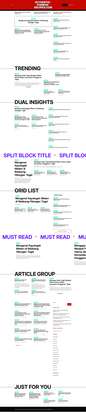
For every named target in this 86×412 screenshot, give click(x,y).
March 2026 (55, 347)
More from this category (62, 230)
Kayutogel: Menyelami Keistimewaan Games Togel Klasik (41, 331)
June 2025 (55, 367)
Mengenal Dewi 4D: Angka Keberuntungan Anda (41, 339)
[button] (15, 13)
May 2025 (55, 369)
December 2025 (56, 354)
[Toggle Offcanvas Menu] (12, 5)
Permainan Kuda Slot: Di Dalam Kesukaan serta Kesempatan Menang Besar (62, 44)
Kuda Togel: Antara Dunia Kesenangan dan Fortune (61, 59)
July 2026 (55, 339)
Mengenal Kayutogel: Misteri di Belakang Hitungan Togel (22, 13)
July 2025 (55, 365)
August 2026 (55, 336)
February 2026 (55, 350)
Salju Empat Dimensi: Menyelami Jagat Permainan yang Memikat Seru (60, 52)
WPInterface (49, 409)
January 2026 (55, 352)
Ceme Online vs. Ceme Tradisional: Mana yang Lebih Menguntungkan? (62, 13)
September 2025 (56, 361)
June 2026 (55, 341)
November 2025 (56, 356)
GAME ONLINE (33, 18)
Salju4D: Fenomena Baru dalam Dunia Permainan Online (23, 330)
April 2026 (55, 345)
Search (54, 302)
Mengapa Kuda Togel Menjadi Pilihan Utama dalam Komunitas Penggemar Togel (42, 13)
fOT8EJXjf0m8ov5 (43, 308)
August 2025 (55, 363)
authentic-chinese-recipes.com (43, 5)
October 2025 (55, 358)
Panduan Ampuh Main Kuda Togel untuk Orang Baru (23, 339)
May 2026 (55, 343)
